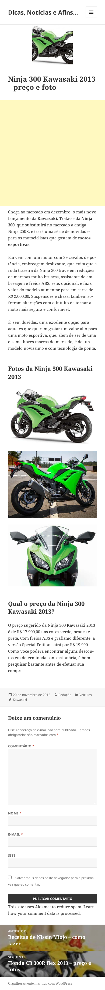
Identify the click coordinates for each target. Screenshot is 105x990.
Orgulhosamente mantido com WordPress (40, 983)
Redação (64, 694)
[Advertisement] (52, 153)
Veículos (85, 694)
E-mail (15, 834)
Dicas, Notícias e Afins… (43, 12)
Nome (15, 813)
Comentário (21, 746)
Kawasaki (20, 699)
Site (12, 855)
